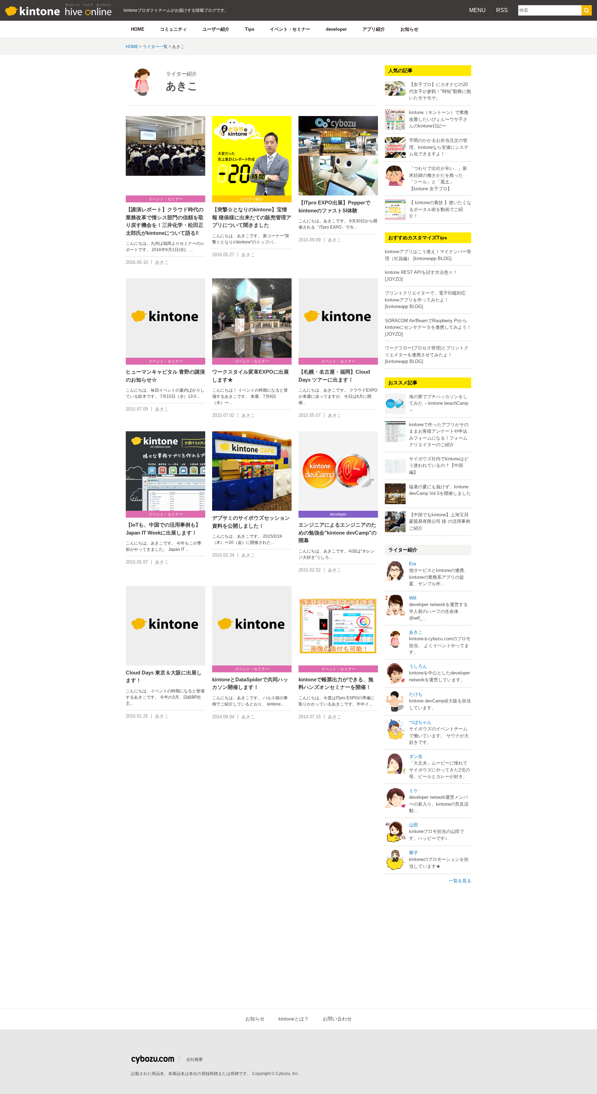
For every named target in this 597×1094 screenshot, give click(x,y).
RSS (502, 10)
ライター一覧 (155, 46)
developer (336, 29)
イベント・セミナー (290, 29)
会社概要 (194, 1059)
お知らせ (409, 29)
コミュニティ (173, 29)
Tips (249, 29)
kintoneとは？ (293, 1018)
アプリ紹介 (373, 29)
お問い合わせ (337, 1018)
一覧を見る (460, 880)
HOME (137, 29)
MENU (477, 10)
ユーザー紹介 (215, 29)
